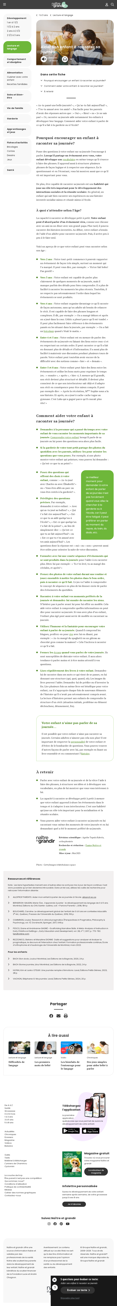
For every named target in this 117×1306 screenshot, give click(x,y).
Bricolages (12, 146)
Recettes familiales (17, 84)
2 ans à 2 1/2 (13, 30)
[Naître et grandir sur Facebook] (55, 1223)
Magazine (9, 1140)
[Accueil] (58, 5)
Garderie (12, 118)
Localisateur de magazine (96, 1171)
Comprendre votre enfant (64, 437)
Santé (10, 170)
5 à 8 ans (9, 1122)
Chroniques (10, 1134)
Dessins (11, 155)
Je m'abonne (74, 1204)
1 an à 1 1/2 (12, 22)
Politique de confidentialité (18, 1186)
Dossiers (9, 1137)
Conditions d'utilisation (16, 1184)
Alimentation (15, 72)
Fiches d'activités (17, 142)
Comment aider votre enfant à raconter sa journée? (73, 86)
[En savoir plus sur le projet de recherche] (55, 1287)
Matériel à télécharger (16, 1160)
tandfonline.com (21, 933)
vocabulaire (69, 159)
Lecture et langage (63, 15)
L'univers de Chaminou (16, 1163)
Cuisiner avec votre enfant (17, 78)
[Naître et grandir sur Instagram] (49, 1223)
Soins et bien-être (15, 96)
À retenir (49, 91)
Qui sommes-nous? (14, 1181)
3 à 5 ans (9, 1119)
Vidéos (8, 1143)
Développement (16, 18)
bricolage (49, 331)
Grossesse (10, 1111)
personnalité (78, 741)
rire (71, 634)
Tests (7, 1157)
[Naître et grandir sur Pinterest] (61, 1223)
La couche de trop (14, 1175)
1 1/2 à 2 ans (13, 26)
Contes (11, 151)
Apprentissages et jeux (16, 131)
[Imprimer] (66, 1016)
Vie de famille (15, 108)
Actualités (9, 1131)
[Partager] (51, 1016)
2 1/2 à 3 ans (13, 35)
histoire (85, 753)
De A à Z (9, 1105)
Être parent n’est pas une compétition (23, 1178)
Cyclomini (9, 1166)
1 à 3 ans (43, 15)
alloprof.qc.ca (89, 897)
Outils (7, 1154)
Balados (9, 1145)
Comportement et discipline (16, 61)
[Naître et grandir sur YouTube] (67, 1223)
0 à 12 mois (10, 1113)
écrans (57, 652)
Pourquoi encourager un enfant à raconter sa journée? (75, 80)
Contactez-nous (13, 1195)
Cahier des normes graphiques (20, 1192)
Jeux (9, 159)
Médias (8, 1189)
